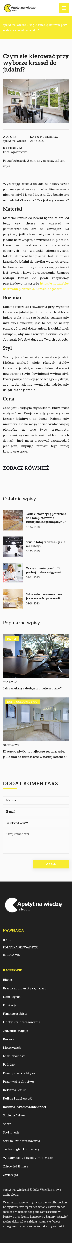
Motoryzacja (12, 1047)
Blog (7, 940)
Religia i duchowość (17, 1098)
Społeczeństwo (14, 1115)
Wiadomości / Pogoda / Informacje (28, 1157)
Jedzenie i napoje (15, 1030)
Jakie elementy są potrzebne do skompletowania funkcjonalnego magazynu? (46, 518)
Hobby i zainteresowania (21, 1022)
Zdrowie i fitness (15, 1166)
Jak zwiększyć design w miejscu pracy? (32, 688)
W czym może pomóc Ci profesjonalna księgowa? (43, 570)
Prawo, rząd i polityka (19, 1073)
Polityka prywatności (21, 947)
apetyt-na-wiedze (14, 141)
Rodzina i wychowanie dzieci (24, 1107)
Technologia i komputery (21, 1149)
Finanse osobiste (15, 1013)
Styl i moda (11, 1132)
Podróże (9, 1064)
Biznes (8, 979)
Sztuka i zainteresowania (21, 1141)
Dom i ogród (12, 996)
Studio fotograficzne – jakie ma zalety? (45, 544)
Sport (7, 1124)
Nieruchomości (14, 1056)
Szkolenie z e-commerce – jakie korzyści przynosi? (44, 596)
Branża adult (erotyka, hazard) (25, 988)
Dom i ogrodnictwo (15, 152)
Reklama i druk (14, 1090)
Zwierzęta (10, 1174)
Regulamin (11, 955)
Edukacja (9, 1005)
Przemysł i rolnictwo (18, 1081)
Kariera (8, 1039)
